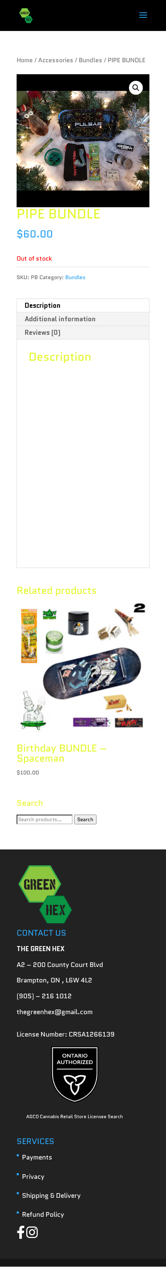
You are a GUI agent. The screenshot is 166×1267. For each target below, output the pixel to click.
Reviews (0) (43, 332)
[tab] (83, 305)
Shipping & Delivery (51, 1195)
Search (85, 819)
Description (43, 305)
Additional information (60, 319)
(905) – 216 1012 (44, 996)
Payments (37, 1157)
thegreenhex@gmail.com (55, 1011)
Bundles (90, 60)
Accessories (55, 60)
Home (25, 60)
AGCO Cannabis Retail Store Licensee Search (74, 1116)
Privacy (33, 1176)
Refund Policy (43, 1214)
